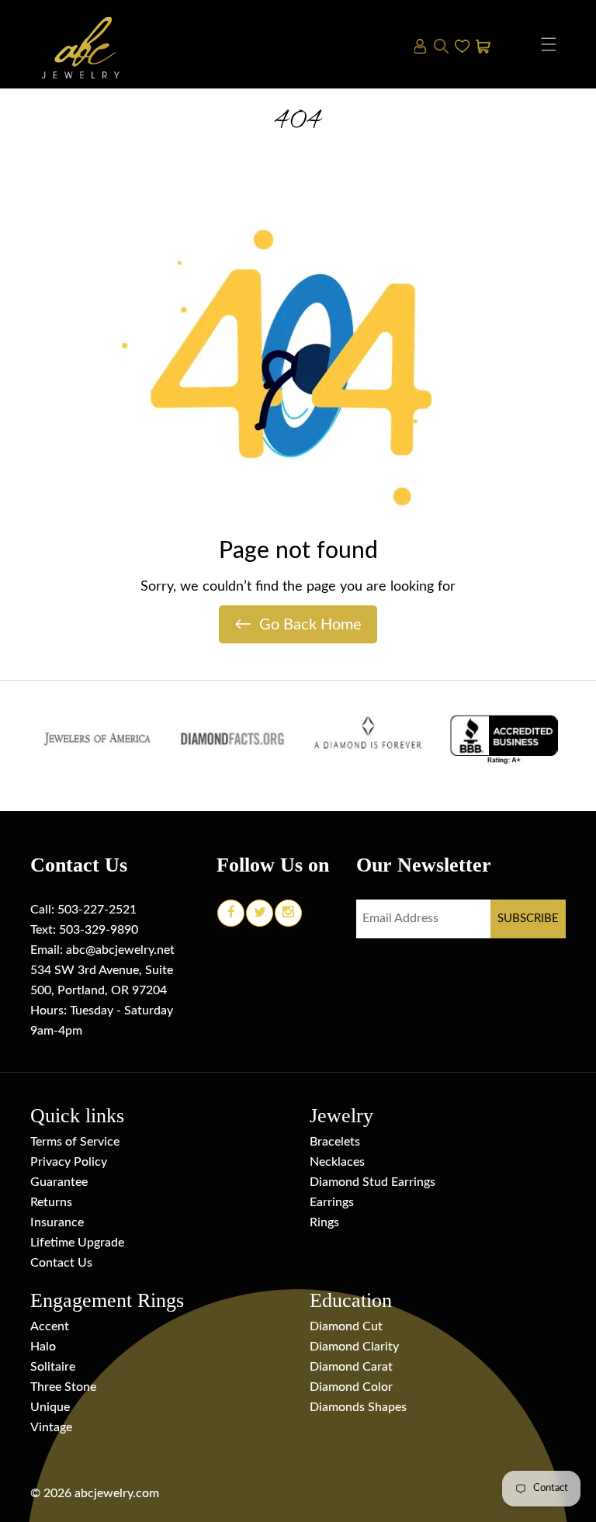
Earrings (332, 1202)
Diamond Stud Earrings (372, 1182)
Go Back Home (298, 624)
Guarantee (59, 1182)
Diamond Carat (351, 1367)
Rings (324, 1222)
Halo (43, 1346)
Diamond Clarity (354, 1346)
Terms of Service (75, 1141)
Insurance (57, 1222)
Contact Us (61, 1263)
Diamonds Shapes (358, 1407)
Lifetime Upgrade (77, 1242)
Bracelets (335, 1141)
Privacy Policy (68, 1162)
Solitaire (52, 1367)
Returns (51, 1202)
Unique (50, 1407)
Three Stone (63, 1387)
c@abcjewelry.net (127, 950)
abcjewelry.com (116, 1493)
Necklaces (337, 1162)
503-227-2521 (97, 909)
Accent (49, 1326)
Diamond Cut (346, 1326)
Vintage (51, 1427)
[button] (549, 44)
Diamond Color (351, 1387)
